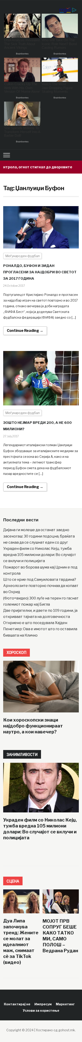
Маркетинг (65, 1004)
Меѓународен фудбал (22, 256)
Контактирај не (17, 1004)
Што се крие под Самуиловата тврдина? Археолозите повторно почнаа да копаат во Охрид (40, 585)
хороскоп (16, 652)
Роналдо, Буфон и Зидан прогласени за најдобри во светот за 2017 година (40, 272)
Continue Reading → (25, 330)
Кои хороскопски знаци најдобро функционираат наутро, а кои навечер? (33, 726)
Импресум (43, 1004)
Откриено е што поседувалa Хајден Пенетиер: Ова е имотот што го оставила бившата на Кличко (40, 629)
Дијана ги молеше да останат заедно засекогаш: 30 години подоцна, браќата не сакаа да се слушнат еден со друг (39, 536)
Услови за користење (41, 1010)
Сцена (13, 881)
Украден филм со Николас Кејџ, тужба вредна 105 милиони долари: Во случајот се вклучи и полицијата (39, 554)
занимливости (22, 754)
